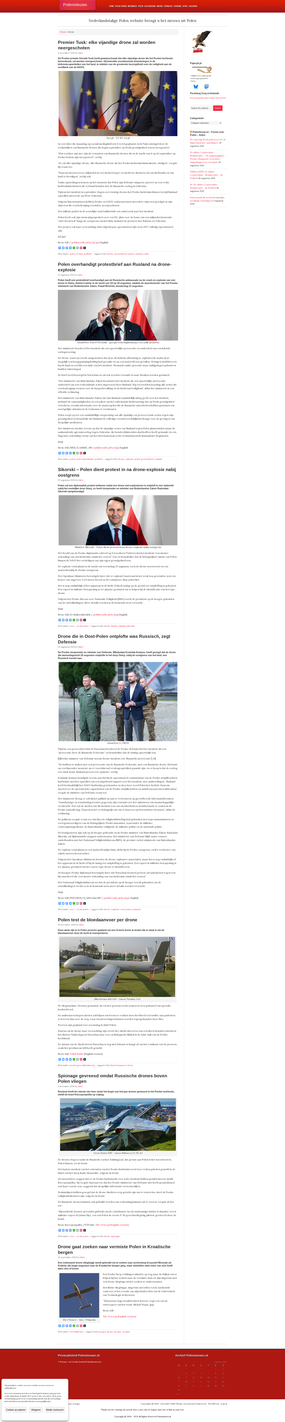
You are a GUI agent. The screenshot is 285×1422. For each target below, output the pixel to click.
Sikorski (130, 626)
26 (193, 1385)
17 (179, 1381)
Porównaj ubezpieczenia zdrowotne (208, 98)
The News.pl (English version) (112, 1224)
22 (216, 1381)
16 (223, 1377)
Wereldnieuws (76, 1331)
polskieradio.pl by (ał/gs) (85, 242)
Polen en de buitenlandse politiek (86, 459)
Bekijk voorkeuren (55, 1410)
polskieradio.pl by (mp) (106, 447)
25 (186, 1385)
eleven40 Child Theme (171, 1403)
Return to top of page (69, 1403)
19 (194, 1381)
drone (110, 253)
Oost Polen (125, 909)
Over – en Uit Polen (79, 626)
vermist (126, 1331)
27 (201, 1385)
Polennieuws (75, 4)
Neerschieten (120, 253)
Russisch (139, 253)
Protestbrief (147, 459)
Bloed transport (118, 1065)
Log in (224, 1403)
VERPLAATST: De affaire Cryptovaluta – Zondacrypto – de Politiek (206, 175)
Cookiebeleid (26, 1416)
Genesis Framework (196, 1403)
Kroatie (117, 1331)
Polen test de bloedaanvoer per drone (97, 919)
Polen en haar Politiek (81, 253)
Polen (131, 253)
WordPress (213, 1403)
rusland (158, 459)
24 (179, 1385)
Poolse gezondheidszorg (82, 1065)
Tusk (146, 253)
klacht (114, 626)
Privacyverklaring (40, 1416)
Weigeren (36, 1410)
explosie (129, 459)
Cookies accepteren (16, 1410)
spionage (115, 1236)
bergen (102, 1331)
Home (63, 32)
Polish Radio (76, 1053)
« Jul (177, 1393)
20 (201, 1381)
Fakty (80, 53)
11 (186, 1377)
